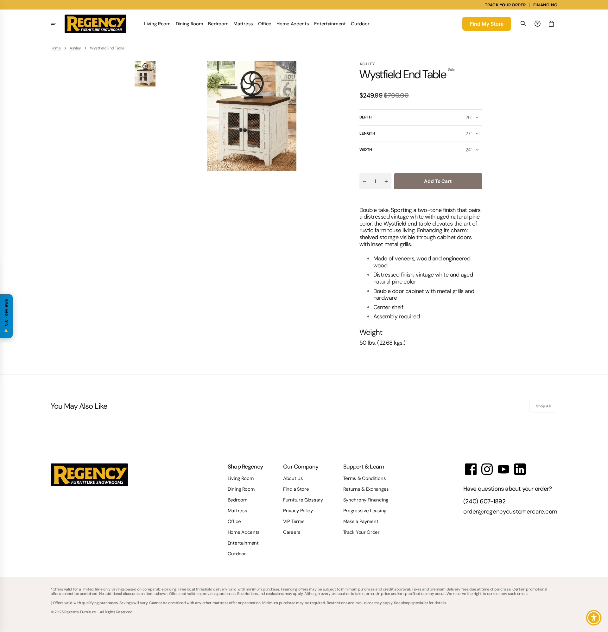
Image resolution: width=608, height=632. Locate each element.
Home (56, 48)
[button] (523, 24)
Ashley (75, 48)
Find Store (487, 24)
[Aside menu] (58, 24)
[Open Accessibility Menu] (594, 618)
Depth (365, 117)
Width (365, 149)
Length (367, 133)
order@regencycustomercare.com (510, 511)
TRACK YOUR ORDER (505, 5)
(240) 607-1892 (484, 501)
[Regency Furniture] (95, 23)
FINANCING (545, 5)
